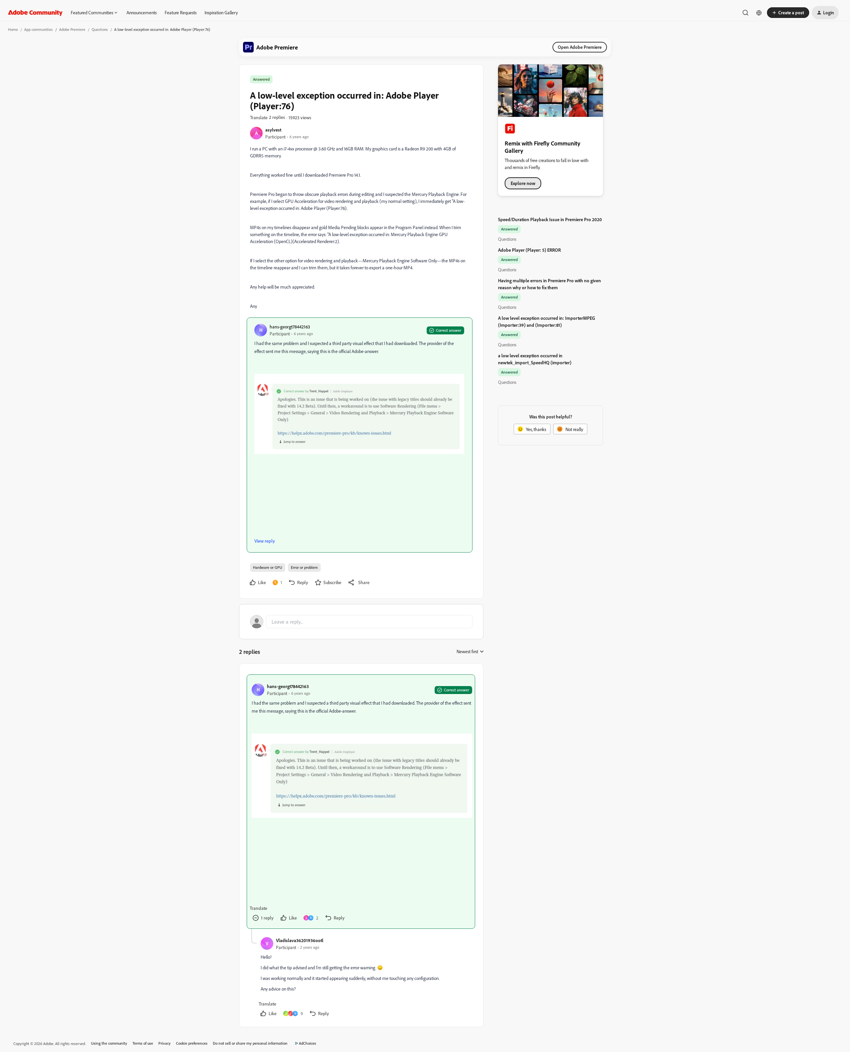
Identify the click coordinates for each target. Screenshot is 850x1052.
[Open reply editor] (361, 621)
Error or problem (304, 567)
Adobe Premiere (72, 29)
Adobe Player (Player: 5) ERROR (529, 250)
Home (13, 29)
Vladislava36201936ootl (299, 940)
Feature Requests (181, 12)
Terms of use (142, 1043)
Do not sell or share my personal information (250, 1043)
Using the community (109, 1043)
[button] (788, 12)
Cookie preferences (192, 1043)
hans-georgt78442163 (290, 326)
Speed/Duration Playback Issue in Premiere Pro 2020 (550, 219)
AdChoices (307, 1043)
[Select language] (759, 12)
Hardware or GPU (267, 567)
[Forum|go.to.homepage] (35, 12)
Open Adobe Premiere (580, 47)
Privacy (164, 1043)
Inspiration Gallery (221, 12)
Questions (100, 29)
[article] (361, 801)
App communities (38, 29)
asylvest (273, 129)
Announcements (142, 12)
